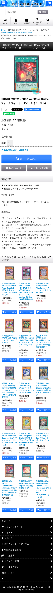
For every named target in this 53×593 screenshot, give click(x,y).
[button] (4, 3)
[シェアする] (5, 109)
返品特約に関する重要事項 (16, 149)
